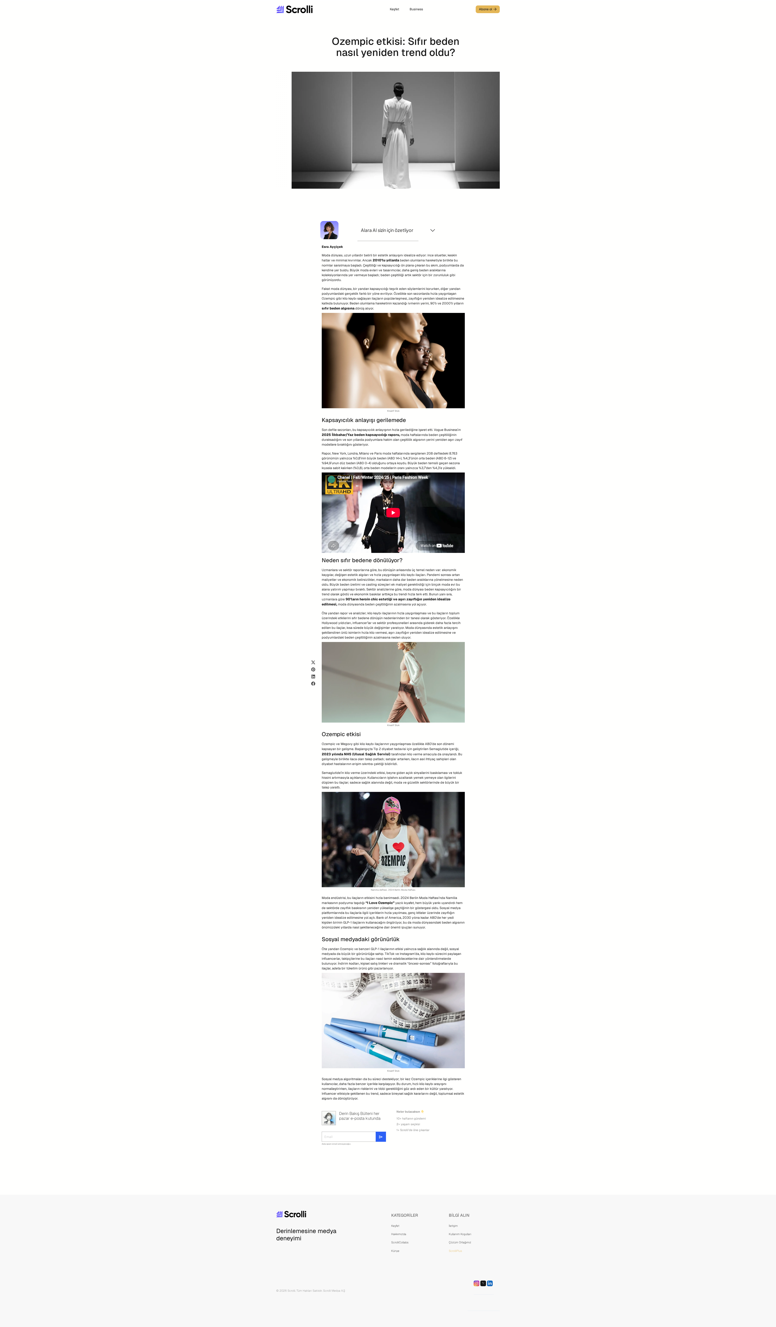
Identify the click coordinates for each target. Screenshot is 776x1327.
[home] (306, 9)
